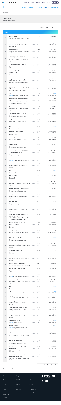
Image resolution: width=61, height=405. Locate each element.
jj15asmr (12, 350)
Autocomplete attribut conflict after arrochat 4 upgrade (18, 215)
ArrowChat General (13, 134)
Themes (4, 389)
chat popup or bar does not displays (18, 79)
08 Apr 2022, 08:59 (52, 333)
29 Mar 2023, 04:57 (52, 203)
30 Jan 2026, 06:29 (52, 51)
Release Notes (25, 95)
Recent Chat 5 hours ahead (15, 208)
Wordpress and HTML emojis (16, 237)
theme (10, 106)
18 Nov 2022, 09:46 (52, 245)
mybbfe (12, 108)
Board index (5, 12)
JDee (11, 342)
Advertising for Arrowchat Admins (17, 301)
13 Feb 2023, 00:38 (52, 216)
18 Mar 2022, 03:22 (52, 341)
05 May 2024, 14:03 (52, 132)
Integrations (5, 382)
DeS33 (11, 177)
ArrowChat (9, 2)
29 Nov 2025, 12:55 (52, 65)
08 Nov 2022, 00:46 (52, 252)
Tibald (11, 74)
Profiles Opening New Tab (15, 279)
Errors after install (13, 49)
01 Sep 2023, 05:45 (52, 165)
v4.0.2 (10, 275)
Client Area (18, 384)
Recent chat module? (14, 137)
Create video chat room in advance (17, 268)
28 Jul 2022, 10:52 (52, 302)
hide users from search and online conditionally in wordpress (17, 355)
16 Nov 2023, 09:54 (52, 152)
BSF (11, 121)
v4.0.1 (10, 286)
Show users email (13, 175)
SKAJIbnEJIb (12, 38)
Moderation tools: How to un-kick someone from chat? (17, 223)
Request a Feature (6, 394)
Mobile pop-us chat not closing (16, 131)
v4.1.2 (10, 126)
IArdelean (12, 51)
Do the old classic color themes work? (18, 64)
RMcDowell (12, 258)
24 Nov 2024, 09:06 (52, 114)
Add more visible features (15, 250)
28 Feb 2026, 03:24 (52, 38)
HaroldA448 (12, 270)
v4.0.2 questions (13, 201)
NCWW (11, 203)
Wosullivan (12, 265)
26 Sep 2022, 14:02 (52, 292)
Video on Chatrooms (14, 314)
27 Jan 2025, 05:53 (52, 100)
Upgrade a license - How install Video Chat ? (19, 332)
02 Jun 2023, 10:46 (52, 183)
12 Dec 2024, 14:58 (52, 108)
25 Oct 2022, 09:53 (52, 276)
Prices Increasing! (13, 325)
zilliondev (12, 358)
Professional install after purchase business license (17, 71)
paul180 (12, 232)
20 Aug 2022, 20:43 (52, 297)
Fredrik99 (12, 90)
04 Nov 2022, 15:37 (52, 258)
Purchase (5, 397)
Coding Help (27, 265)
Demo (32, 2)
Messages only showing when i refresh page (18, 99)
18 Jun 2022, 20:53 (52, 327)
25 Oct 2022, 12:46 (52, 270)
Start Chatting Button (14, 195)
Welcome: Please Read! (14, 320)
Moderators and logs (14, 244)
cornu (11, 101)
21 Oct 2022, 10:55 (52, 281)
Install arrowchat (13, 144)
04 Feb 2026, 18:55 (52, 44)
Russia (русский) (13, 36)
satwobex (12, 226)
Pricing (55, 2)
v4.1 (10, 170)
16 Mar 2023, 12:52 (52, 209)
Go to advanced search (8, 368)
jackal (11, 165)
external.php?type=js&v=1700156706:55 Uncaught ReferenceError (18, 151)
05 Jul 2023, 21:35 (52, 177)
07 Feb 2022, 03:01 (52, 356)
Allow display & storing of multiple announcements (17, 347)
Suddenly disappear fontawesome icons (19, 188)
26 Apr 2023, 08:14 (52, 196)
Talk (25, 90)
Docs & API (18, 379)
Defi (22, 322)
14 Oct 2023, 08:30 (52, 160)
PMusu (11, 190)
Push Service (5, 387)
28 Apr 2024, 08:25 (52, 139)
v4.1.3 (10, 93)
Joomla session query (14, 119)
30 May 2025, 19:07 (52, 95)
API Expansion (12, 181)
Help (43, 2)
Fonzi (11, 252)
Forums (17, 387)
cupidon (12, 59)
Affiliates (4, 392)
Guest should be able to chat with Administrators (17, 56)
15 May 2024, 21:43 (52, 128)
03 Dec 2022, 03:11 (52, 232)
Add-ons (38, 2)
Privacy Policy (31, 392)
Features (26, 2)
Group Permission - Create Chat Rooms (18, 307)
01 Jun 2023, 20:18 (52, 190)
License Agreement (32, 389)
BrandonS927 (13, 66)
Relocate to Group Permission (16, 164)
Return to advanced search (9, 20)
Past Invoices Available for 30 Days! (17, 43)
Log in (48, 2)
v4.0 (10, 291)
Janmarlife (12, 115)
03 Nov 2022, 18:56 (52, 265)
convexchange (13, 133)
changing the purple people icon (17, 263)
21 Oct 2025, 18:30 (52, 80)
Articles (17, 382)
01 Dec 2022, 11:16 (52, 239)
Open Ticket (18, 389)
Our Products (31, 382)
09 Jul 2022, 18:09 (52, 322)
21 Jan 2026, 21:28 (52, 57)
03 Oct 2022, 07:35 (52, 288)
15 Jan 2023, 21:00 (52, 224)
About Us (30, 379)
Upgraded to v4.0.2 (13, 230)
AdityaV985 (12, 217)
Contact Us (31, 384)
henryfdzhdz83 (13, 80)
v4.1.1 (10, 159)
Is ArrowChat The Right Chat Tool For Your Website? (19, 87)
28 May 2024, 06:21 (52, 121)
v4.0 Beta (11, 296)
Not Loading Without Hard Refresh (17, 113)
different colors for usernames (16, 257)
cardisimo (12, 146)
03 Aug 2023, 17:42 (52, 172)
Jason (11, 44)
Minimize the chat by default (16, 340)
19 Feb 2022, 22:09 (52, 348)
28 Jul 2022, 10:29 (52, 309)
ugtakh (11, 139)
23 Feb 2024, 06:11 (52, 146)
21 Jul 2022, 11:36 (52, 315)
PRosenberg (13, 154)
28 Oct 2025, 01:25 (52, 72)
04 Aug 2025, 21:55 (52, 88)
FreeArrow (12, 335)
